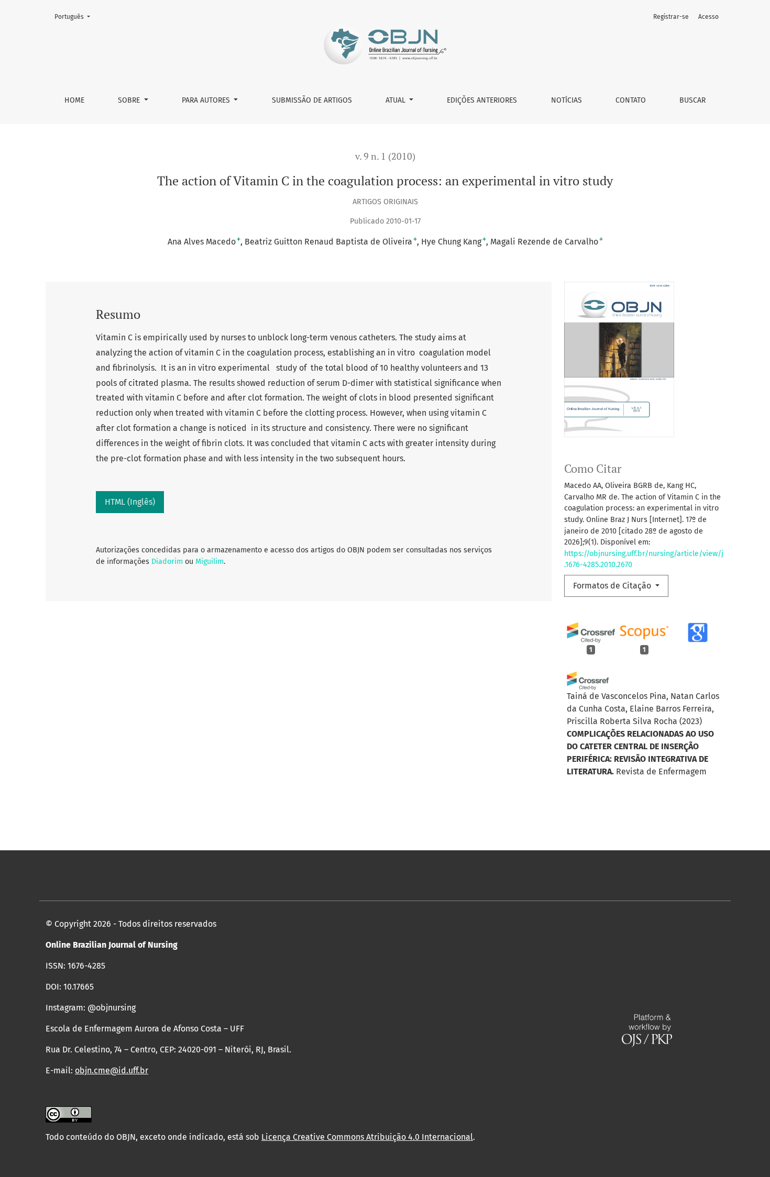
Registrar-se (671, 16)
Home (74, 100)
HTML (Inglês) (130, 502)
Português (75, 16)
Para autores (207, 100)
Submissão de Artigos (312, 100)
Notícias (566, 100)
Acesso (708, 16)
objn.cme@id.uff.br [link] (111, 1070)
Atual (397, 100)
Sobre (130, 100)
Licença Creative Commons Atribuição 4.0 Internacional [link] (367, 1137)
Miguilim (209, 561)
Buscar (692, 100)
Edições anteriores (482, 100)
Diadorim (167, 561)
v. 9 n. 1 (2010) (385, 156)
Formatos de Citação (613, 586)
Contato (630, 100)
